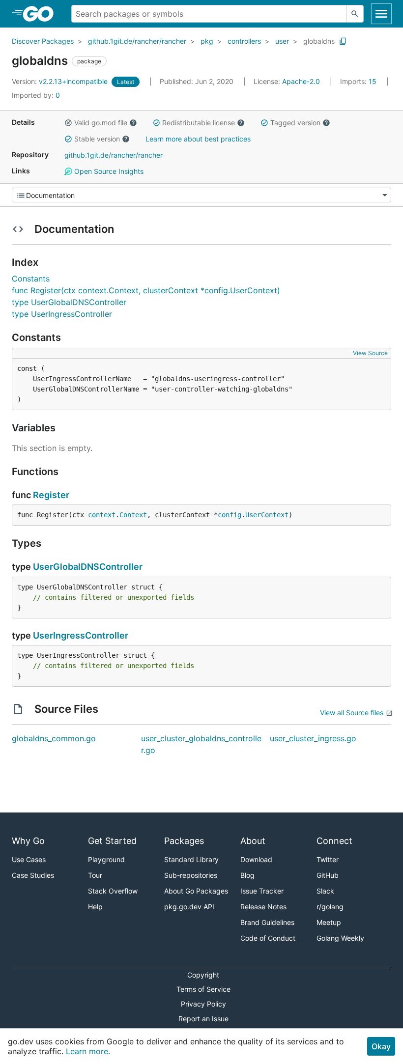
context (101, 515)
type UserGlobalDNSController (69, 302)
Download (256, 859)
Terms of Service (203, 989)
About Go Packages (196, 891)
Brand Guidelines (267, 922)
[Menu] (201, 195)
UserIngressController (80, 635)
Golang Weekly (340, 938)
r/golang (330, 906)
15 (359, 81)
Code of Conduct (267, 938)
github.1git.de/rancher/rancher (137, 41)
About (252, 841)
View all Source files (351, 712)
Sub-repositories (190, 875)
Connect (334, 841)
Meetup (329, 922)
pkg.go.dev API (189, 906)
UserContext (266, 515)
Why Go (28, 841)
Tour (95, 875)
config (229, 515)
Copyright (203, 975)
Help (95, 906)
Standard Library (191, 859)
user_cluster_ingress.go (313, 738)
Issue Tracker (262, 891)
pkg (207, 41)
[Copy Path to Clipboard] (343, 41)
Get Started (112, 841)
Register (51, 495)
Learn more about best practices (198, 139)
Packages (184, 841)
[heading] (41, 14)
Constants (31, 278)
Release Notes (263, 906)
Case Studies (33, 875)
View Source (370, 353)
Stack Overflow (113, 891)
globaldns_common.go (54, 738)
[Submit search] (355, 14)
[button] (68, 123)
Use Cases (29, 859)
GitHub (328, 875)
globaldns (319, 41)
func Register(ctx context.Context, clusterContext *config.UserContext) (146, 290)
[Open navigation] (381, 14)
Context (133, 515)
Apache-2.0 (301, 81)
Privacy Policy (203, 1004)
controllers (244, 41)
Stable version (97, 139)
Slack (325, 891)
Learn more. (88, 1051)
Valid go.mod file (100, 122)
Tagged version (295, 122)
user (282, 41)
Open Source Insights (108, 171)
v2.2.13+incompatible (61, 81)
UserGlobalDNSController (88, 566)
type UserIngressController (62, 314)
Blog (247, 875)
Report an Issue (203, 1018)
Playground (106, 859)
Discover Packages (43, 41)
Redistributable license (198, 122)
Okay (381, 1046)
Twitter (328, 859)
